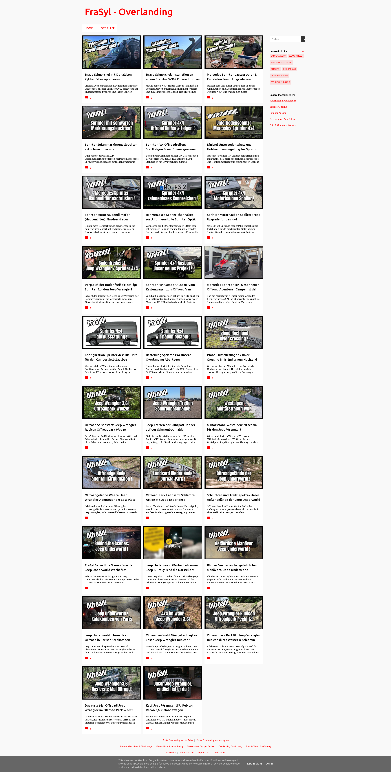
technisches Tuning (280, 82)
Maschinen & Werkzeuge (283, 100)
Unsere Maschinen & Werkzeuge (136, 746)
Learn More (254, 763)
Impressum (203, 753)
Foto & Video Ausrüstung (283, 125)
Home (89, 28)
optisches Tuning (279, 76)
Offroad (275, 69)
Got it (269, 763)
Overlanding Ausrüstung (283, 119)
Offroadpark (289, 69)
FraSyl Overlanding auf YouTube (178, 740)
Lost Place (107, 28)
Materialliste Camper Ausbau (201, 746)
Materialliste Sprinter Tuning (169, 746)
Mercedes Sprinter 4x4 (281, 62)
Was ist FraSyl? (186, 753)
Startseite (171, 753)
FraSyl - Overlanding (129, 11)
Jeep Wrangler (296, 56)
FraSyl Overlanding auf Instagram (212, 740)
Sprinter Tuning (278, 106)
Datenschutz (219, 753)
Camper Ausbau (278, 56)
